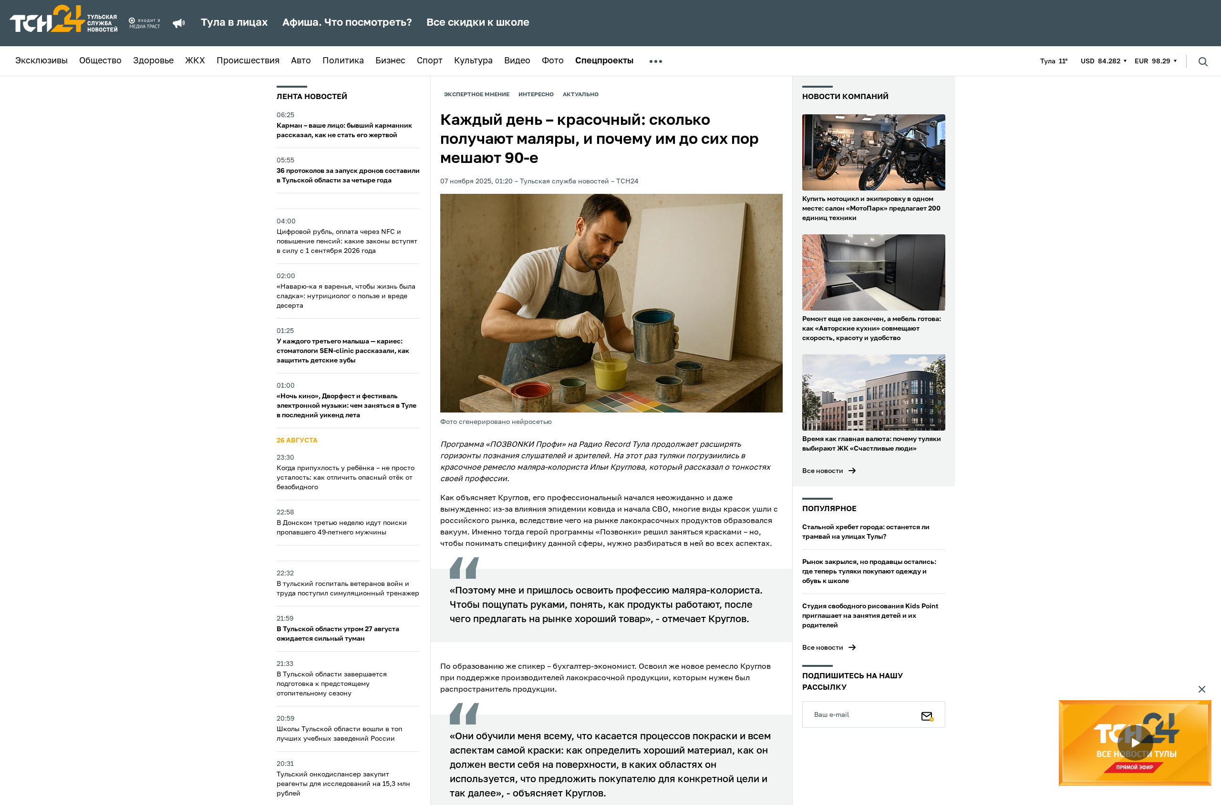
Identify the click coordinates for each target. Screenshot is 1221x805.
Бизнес (390, 61)
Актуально (581, 95)
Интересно (536, 95)
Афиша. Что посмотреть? (347, 23)
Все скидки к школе (477, 23)
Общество (100, 61)
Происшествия (248, 61)
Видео (517, 61)
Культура (473, 61)
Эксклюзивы (41, 61)
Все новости (822, 471)
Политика (343, 61)
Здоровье (153, 61)
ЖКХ (195, 61)
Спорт (430, 61)
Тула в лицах (234, 23)
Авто (301, 61)
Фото (553, 61)
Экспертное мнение (476, 95)
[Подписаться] (927, 714)
